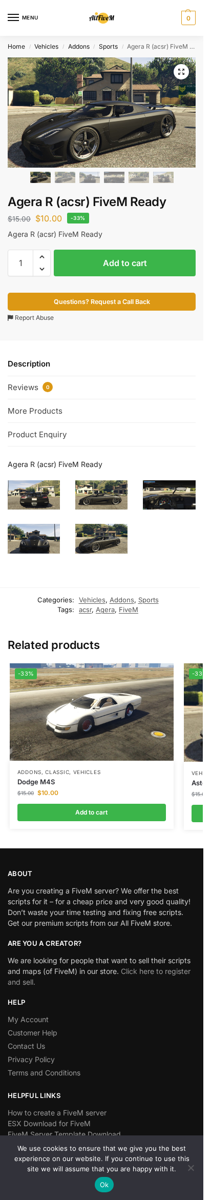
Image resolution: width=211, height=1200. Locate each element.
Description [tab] (29, 364)
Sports (108, 46)
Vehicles (46, 46)
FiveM (128, 609)
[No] (190, 1168)
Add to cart (125, 263)
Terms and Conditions (44, 1072)
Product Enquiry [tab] (37, 434)
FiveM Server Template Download (64, 1134)
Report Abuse (33, 317)
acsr (85, 609)
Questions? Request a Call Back (102, 302)
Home (16, 46)
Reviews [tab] (29, 387)
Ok (104, 1185)
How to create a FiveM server (57, 1112)
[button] (187, 18)
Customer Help (32, 1032)
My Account (28, 1019)
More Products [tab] (35, 411)
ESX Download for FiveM (49, 1123)
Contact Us (26, 1046)
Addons (79, 46)
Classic (57, 772)
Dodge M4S (36, 782)
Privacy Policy (31, 1059)
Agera (105, 609)
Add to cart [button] (91, 812)
